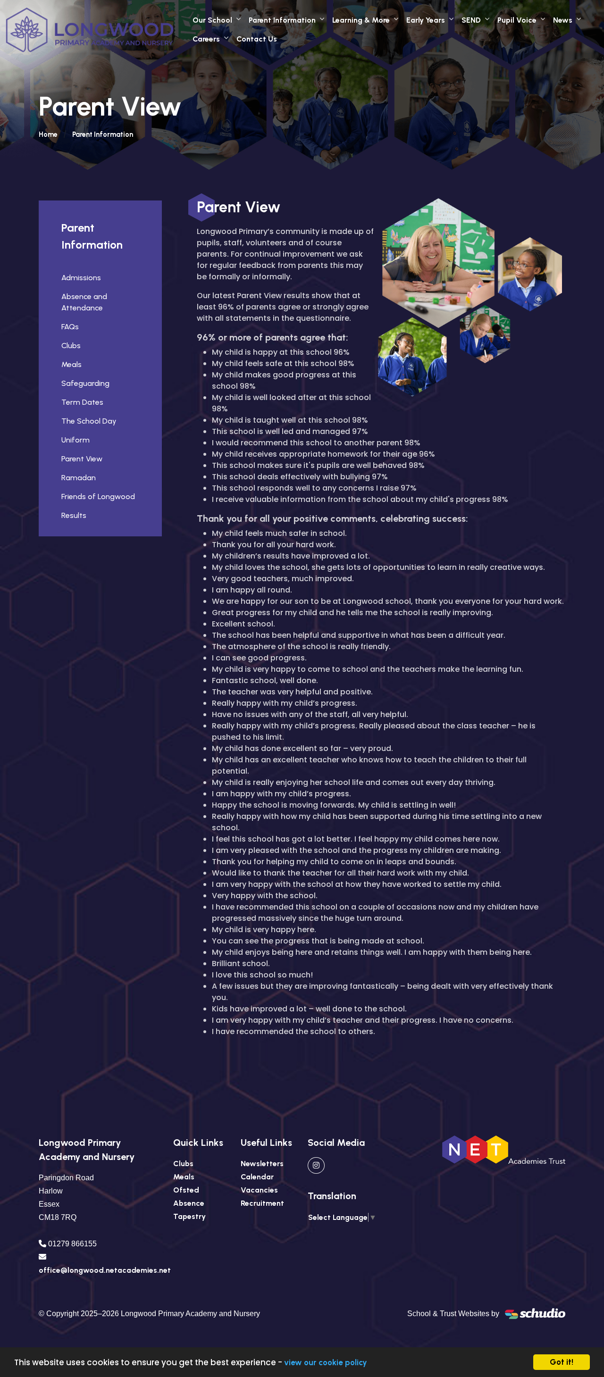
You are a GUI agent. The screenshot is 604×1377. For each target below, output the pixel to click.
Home (48, 134)
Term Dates (82, 402)
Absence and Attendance (84, 302)
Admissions (81, 277)
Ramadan (78, 477)
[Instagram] (316, 1165)
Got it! (561, 1362)
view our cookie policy (325, 1362)
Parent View (81, 458)
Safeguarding (85, 383)
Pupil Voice (517, 20)
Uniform (75, 439)
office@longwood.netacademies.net (105, 1270)
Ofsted (186, 1189)
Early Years (425, 20)
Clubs (71, 345)
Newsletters (262, 1163)
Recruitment (262, 1203)
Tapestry (189, 1216)
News (562, 20)
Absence (188, 1203)
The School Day (89, 421)
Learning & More (361, 20)
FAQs (70, 326)
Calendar (257, 1176)
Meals (71, 364)
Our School (212, 20)
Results (73, 515)
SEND (471, 20)
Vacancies (259, 1189)
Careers (206, 38)
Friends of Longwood (98, 496)
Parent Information (282, 20)
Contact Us (256, 38)
